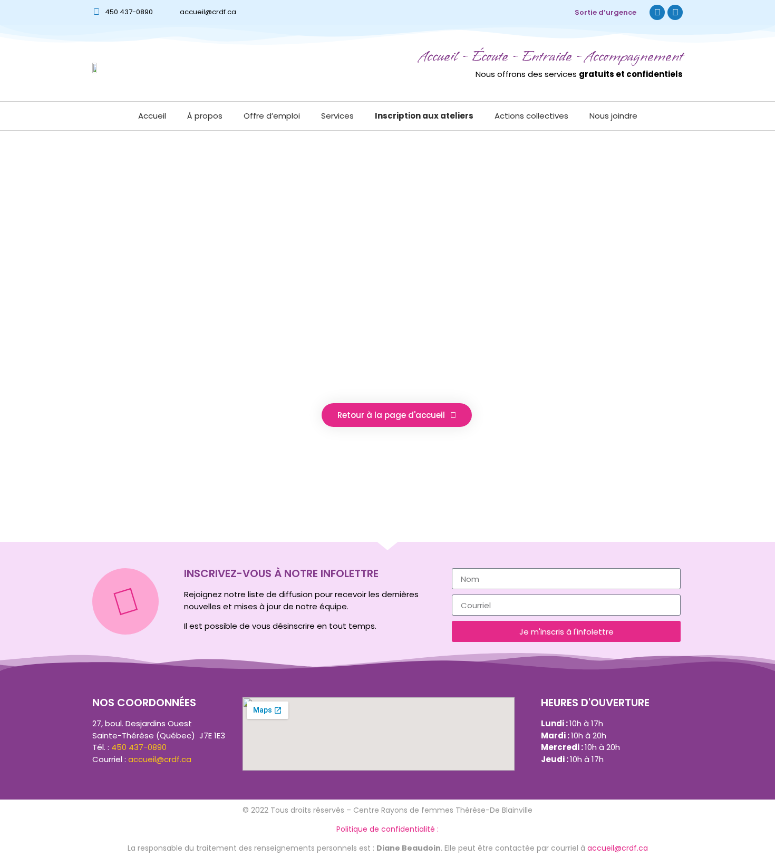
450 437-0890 (129, 12)
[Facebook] (657, 12)
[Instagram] (675, 12)
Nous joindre (613, 115)
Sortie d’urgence (605, 12)
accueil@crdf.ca (208, 12)
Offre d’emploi (272, 115)
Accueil (152, 115)
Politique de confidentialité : (387, 829)
